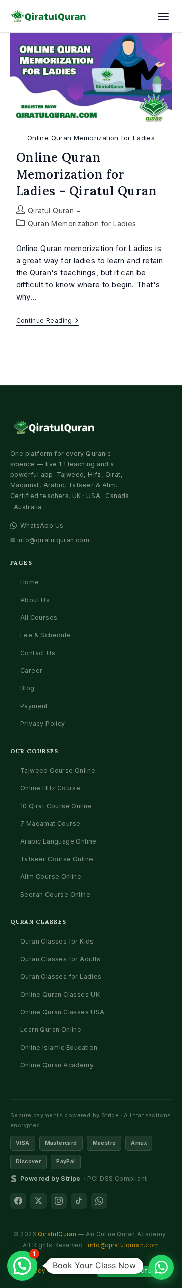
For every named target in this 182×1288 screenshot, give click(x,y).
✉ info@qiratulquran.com (49, 540)
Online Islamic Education (59, 1047)
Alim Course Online (50, 876)
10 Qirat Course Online (56, 806)
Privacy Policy (42, 723)
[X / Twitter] (38, 1201)
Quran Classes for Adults (60, 959)
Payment (34, 706)
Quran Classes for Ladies (61, 976)
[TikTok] (79, 1201)
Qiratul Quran (51, 210)
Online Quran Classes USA (62, 1012)
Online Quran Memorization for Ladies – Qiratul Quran (86, 174)
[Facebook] (18, 1201)
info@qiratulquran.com (123, 1245)
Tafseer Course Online (56, 859)
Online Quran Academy (57, 1065)
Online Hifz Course (50, 788)
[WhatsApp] (99, 1201)
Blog (27, 688)
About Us (35, 600)
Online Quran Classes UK (60, 994)
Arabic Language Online (58, 841)
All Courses (38, 617)
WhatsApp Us (41, 525)
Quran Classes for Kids (57, 941)
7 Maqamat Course (50, 823)
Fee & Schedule (45, 635)
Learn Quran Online (50, 1029)
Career (31, 670)
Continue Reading (47, 321)
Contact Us (37, 653)
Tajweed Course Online (57, 770)
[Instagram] (59, 1201)
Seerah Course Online (55, 894)
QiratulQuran (57, 1234)
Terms (81, 1270)
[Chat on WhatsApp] (161, 1267)
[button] (22, 1266)
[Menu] (163, 16)
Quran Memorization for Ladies (82, 223)
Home (29, 582)
